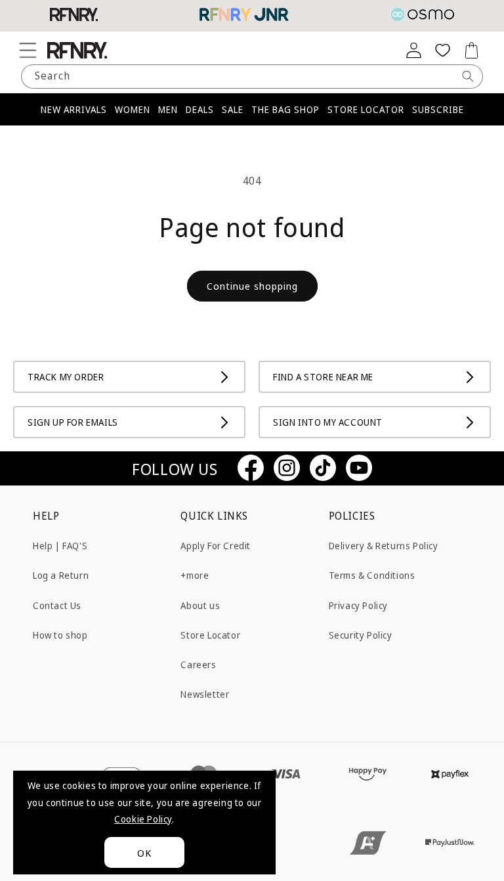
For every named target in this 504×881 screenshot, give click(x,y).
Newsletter (204, 694)
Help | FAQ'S (60, 545)
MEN (168, 109)
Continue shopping (252, 285)
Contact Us (57, 605)
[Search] (467, 76)
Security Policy (360, 635)
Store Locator (210, 635)
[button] (27, 49)
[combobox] (252, 76)
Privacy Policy (358, 605)
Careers (198, 664)
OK (144, 852)
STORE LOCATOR (365, 109)
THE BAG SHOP (285, 109)
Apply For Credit (215, 545)
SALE (232, 109)
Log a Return (61, 575)
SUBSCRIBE (438, 109)
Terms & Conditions (372, 575)
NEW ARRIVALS (74, 109)
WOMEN (132, 109)
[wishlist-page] (442, 49)
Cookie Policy (143, 819)
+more (194, 575)
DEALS (200, 109)
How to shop (60, 635)
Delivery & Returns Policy (383, 545)
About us (200, 605)
